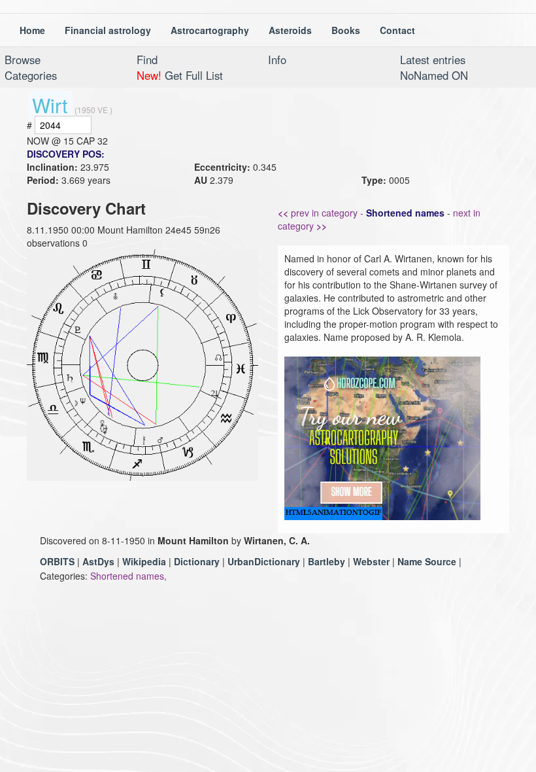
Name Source (426, 561)
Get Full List (180, 75)
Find (147, 59)
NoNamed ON (434, 75)
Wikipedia (144, 561)
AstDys (98, 561)
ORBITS (57, 561)
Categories (31, 75)
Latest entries (432, 59)
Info (277, 59)
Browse (23, 59)
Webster (371, 561)
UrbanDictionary (263, 561)
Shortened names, (128, 575)
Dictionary (197, 561)
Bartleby (326, 561)
